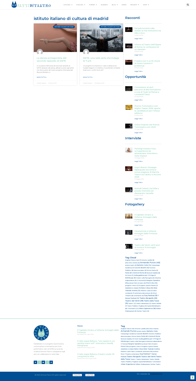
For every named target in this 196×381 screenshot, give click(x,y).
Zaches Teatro (143, 311)
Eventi (124, 5)
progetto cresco (132, 285)
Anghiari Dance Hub (133, 260)
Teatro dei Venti (134, 301)
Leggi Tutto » (42, 77)
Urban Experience (147, 308)
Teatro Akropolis (148, 298)
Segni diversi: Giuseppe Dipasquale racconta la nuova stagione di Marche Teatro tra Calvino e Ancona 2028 (147, 172)
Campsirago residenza (128, 334)
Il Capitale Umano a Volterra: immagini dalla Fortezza (145, 217)
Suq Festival (150, 295)
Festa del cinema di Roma (135, 273)
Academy (104, 5)
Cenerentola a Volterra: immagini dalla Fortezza (145, 232)
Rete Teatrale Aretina (152, 349)
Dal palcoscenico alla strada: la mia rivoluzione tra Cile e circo (147, 30)
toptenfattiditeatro (145, 361)
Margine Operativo (135, 344)
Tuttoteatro (132, 308)
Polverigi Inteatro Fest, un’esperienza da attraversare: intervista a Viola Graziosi (145, 152)
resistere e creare (133, 288)
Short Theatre (126, 354)
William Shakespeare (143, 364)
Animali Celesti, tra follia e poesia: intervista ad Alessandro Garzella (146, 190)
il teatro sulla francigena (145, 278)
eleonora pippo (140, 270)
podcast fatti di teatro (137, 283)
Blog (114, 5)
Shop (145, 5)
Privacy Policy (77, 375)
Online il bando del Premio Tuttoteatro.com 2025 (147, 126)
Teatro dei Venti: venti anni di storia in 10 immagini (147, 246)
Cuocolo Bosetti (141, 268)
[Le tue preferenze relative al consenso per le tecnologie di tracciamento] (192, 377)
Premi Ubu (151, 283)
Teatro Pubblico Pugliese (137, 306)
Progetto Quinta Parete (148, 285)
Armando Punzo (150, 262)
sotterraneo (139, 295)
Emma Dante (152, 270)
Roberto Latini (147, 290)
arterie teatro (131, 265)
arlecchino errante (132, 263)
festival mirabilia (153, 273)
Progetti (133, 5)
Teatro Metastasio (143, 303)
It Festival (141, 280)
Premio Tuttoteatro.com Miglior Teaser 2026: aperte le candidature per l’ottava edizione (147, 109)
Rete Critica (147, 288)
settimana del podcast (144, 293)
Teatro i (132, 303)
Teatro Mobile (154, 359)
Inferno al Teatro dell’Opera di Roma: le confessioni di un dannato (147, 47)
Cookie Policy (90, 375)
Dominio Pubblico (155, 334)
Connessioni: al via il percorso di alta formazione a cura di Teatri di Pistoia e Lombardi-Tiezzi (147, 91)
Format (92, 5)
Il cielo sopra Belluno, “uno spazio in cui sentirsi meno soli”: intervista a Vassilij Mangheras (96, 343)
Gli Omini (129, 275)
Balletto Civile (144, 265)
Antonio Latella (147, 260)
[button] (187, 4)
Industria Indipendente (154, 341)
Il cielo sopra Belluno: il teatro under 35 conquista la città (95, 355)
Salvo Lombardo (136, 351)
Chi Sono (66, 5)
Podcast (79, 5)
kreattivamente (156, 374)
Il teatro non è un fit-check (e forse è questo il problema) (147, 63)
